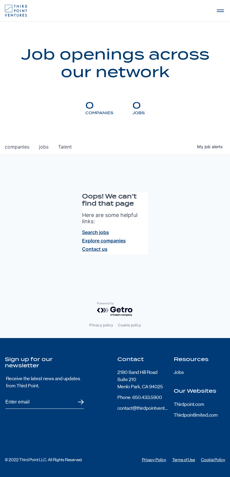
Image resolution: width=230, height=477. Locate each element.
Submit (77, 402)
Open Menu (220, 11)
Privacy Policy (154, 459)
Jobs (179, 372)
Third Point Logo (16, 11)
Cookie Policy (213, 459)
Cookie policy (129, 325)
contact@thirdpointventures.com (143, 408)
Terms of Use (183, 459)
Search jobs (95, 232)
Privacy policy (101, 325)
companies (17, 147)
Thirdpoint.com (189, 404)
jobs (44, 147)
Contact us (95, 249)
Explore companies (104, 241)
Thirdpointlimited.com (196, 415)
